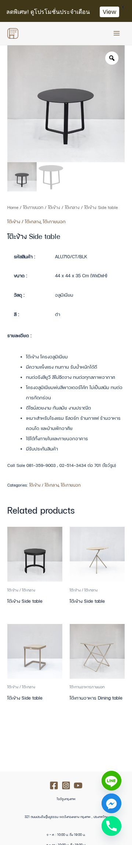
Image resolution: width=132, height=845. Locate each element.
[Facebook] (54, 785)
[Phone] (111, 826)
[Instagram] (66, 785)
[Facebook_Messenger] (111, 803)
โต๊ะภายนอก (33, 207)
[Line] (111, 781)
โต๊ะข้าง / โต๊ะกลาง (64, 207)
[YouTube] (78, 785)
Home (12, 207)
